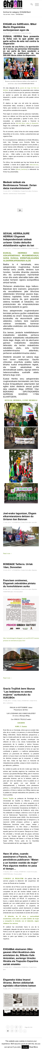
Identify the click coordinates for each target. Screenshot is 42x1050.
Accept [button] (25, 1047)
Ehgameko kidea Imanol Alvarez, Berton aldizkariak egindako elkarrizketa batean (19, 982)
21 (20, 1027)
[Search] (30, 4)
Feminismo (35, 191)
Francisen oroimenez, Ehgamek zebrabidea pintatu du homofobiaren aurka (19, 583)
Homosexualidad (18, 591)
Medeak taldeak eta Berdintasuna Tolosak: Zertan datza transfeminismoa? (20, 185)
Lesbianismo (9, 703)
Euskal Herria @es (26, 33)
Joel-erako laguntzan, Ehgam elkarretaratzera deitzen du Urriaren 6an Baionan (19, 516)
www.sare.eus (33, 164)
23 (12, 1031)
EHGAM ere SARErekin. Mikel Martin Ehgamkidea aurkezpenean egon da (19, 27)
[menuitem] (30, 4)
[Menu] (36, 4)
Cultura (19, 700)
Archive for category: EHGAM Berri (17, 12)
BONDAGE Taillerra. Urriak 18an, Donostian (18, 565)
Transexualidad (21, 193)
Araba (15, 700)
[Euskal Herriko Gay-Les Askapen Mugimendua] (17, 4)
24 (16, 1031)
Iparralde (34, 522)
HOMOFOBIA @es (8, 591)
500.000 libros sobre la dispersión (27, 123)
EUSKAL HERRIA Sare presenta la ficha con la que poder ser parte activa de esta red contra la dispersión (21, 40)
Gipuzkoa (5, 193)
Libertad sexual (13, 193)
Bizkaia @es (16, 248)
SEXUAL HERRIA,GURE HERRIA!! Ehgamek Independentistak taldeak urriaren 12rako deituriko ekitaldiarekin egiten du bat (18, 239)
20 (16, 1027)
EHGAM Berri (17, 33)
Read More (33, 1047)
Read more (6, 553)
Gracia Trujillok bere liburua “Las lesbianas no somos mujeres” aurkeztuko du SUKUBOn (19, 693)
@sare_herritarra (21, 169)
